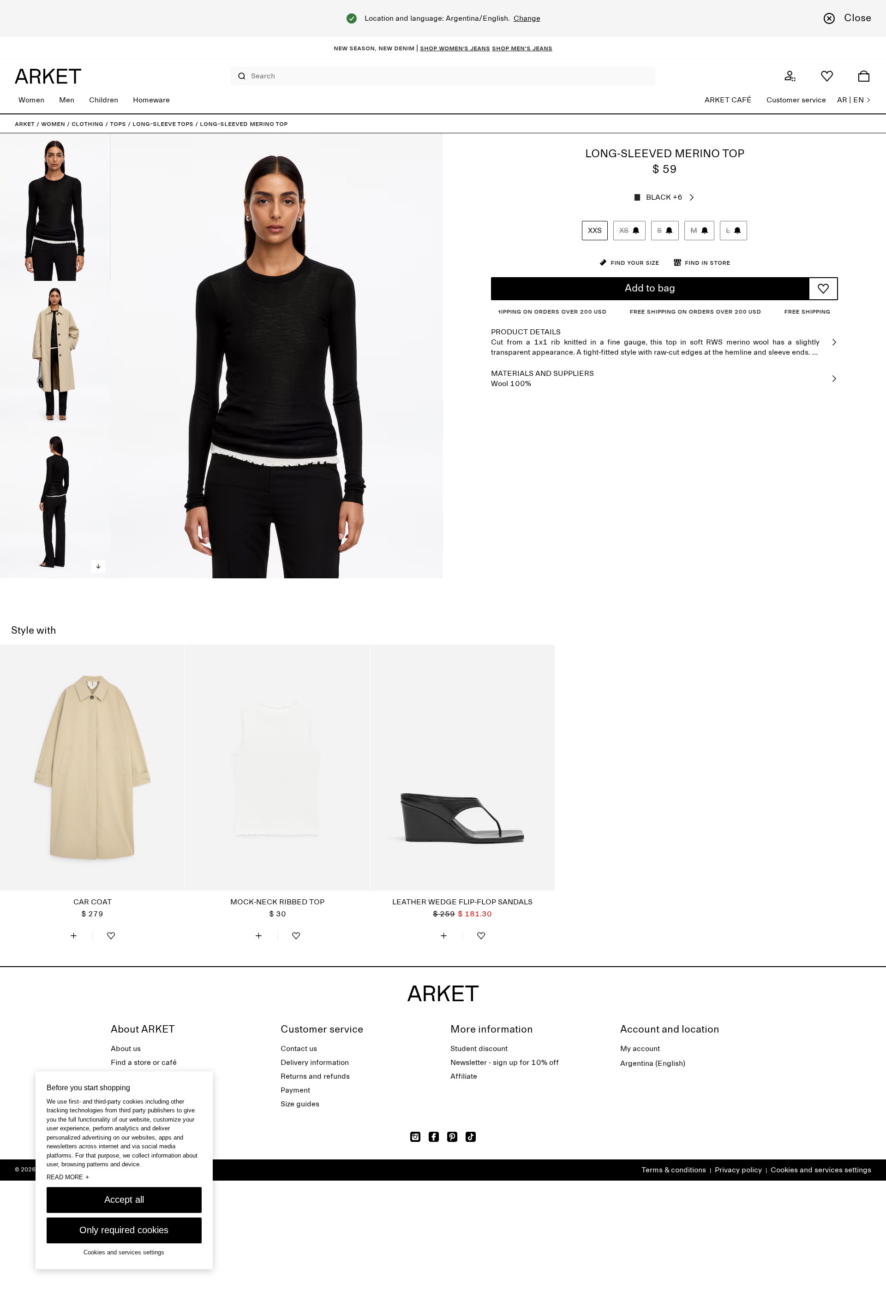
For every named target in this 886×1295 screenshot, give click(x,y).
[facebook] (433, 1136)
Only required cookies (123, 1230)
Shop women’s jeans (455, 48)
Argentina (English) (652, 1063)
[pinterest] (452, 1136)
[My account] (790, 76)
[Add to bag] (73, 935)
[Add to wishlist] (823, 288)
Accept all (124, 1199)
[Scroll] (98, 566)
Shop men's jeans (522, 48)
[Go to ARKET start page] (48, 76)
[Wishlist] (827, 76)
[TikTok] (470, 1136)
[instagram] (415, 1136)
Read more (68, 1177)
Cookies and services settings (821, 1170)
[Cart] (863, 76)
